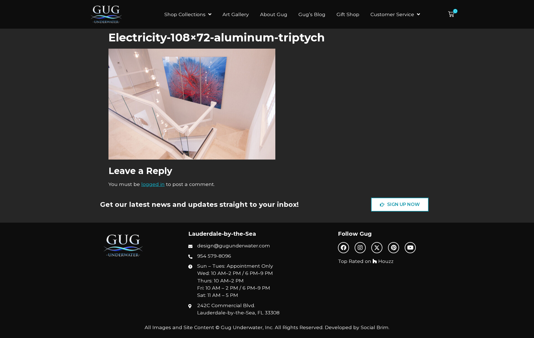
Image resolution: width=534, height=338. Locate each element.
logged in (153, 184)
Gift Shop (348, 14)
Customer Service (392, 14)
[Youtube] (410, 247)
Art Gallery (235, 14)
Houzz (385, 261)
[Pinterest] (393, 247)
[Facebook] (343, 247)
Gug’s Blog (311, 14)
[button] (453, 14)
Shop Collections (185, 14)
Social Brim (375, 327)
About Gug (273, 14)
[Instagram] (360, 247)
